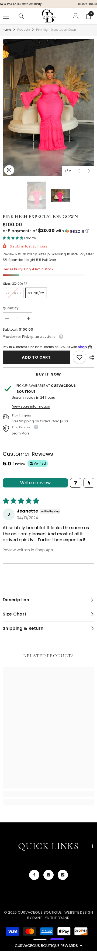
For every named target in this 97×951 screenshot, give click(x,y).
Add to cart (36, 357)
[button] (48, 945)
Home (7, 30)
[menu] (6, 16)
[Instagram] (48, 875)
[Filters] (75, 483)
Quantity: (11, 308)
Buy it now (48, 374)
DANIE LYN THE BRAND (51, 917)
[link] (79, 357)
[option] (48, 107)
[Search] (21, 16)
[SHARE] (90, 357)
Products (23, 30)
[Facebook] (34, 875)
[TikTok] (63, 875)
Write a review (35, 483)
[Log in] (76, 16)
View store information (31, 406)
